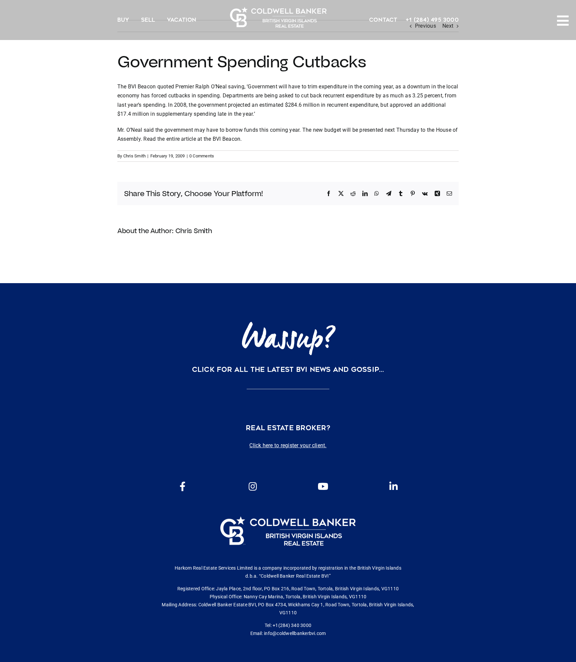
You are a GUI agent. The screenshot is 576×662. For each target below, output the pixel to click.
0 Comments (201, 155)
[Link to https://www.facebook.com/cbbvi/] (182, 486)
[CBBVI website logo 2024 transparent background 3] (278, 17)
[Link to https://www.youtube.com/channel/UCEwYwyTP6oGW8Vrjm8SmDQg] (323, 486)
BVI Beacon (226, 139)
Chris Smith (134, 155)
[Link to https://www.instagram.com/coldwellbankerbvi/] (252, 486)
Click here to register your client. (287, 445)
